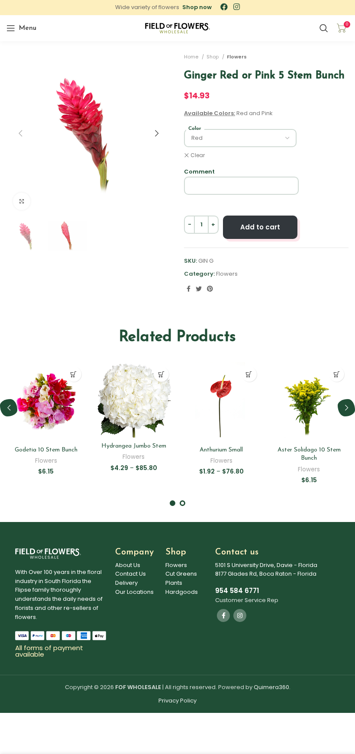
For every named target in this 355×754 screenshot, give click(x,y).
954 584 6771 (237, 590)
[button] (197, 7)
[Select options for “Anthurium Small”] (249, 374)
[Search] (323, 28)
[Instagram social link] (239, 615)
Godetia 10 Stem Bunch (46, 450)
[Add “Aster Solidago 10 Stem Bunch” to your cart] (336, 374)
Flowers (237, 56)
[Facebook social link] (188, 288)
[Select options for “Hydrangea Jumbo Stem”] (161, 374)
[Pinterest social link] (210, 288)
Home (192, 56)
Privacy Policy (177, 700)
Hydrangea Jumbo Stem (133, 446)
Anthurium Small (221, 450)
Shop (213, 56)
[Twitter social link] (198, 288)
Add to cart (260, 227)
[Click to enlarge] (21, 201)
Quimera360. (272, 687)
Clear (197, 155)
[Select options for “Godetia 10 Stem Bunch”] (73, 374)
